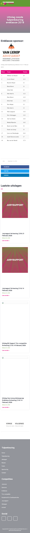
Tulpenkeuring (5, 456)
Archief (4, 507)
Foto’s (3, 466)
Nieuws (4, 462)
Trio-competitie (6, 494)
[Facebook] (4, 518)
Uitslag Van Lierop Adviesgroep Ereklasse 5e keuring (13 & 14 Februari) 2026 (13, 400)
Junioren (4, 484)
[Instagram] (10, 518)
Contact (4, 472)
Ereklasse (4, 491)
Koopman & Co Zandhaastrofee (10, 497)
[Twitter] (15, 518)
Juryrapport (5, 500)
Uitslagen (4, 459)
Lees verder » (6, 240)
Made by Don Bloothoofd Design (15, 530)
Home (3, 452)
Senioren (4, 487)
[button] (26, 3)
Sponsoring (5, 469)
